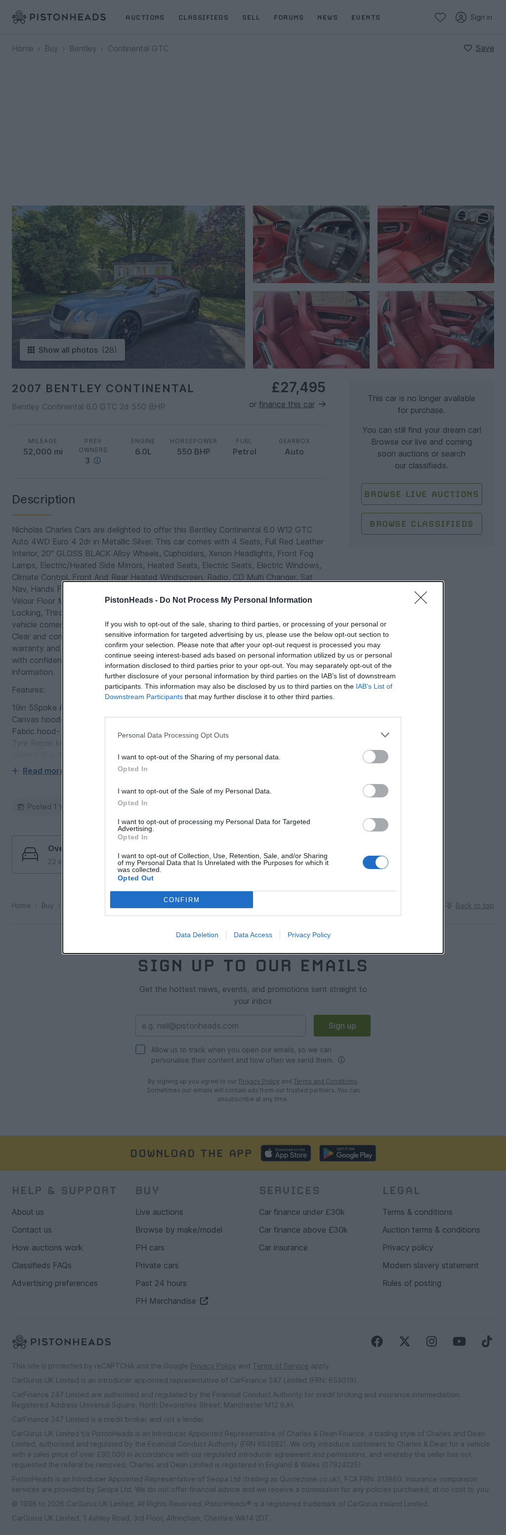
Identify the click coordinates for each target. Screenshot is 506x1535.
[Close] (424, 600)
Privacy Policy (309, 935)
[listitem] (253, 735)
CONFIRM (182, 900)
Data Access (253, 935)
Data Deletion (197, 935)
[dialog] (253, 767)
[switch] (375, 756)
